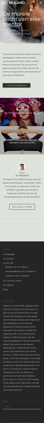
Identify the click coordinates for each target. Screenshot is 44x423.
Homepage (8, 254)
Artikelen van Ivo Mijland (17, 276)
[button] (40, 3)
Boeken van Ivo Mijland (16, 267)
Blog (5, 289)
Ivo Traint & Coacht (12, 281)
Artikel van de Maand (21, 34)
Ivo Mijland (10, 30)
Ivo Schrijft (8, 263)
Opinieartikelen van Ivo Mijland (20, 271)
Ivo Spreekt (8, 258)
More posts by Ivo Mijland (22, 207)
